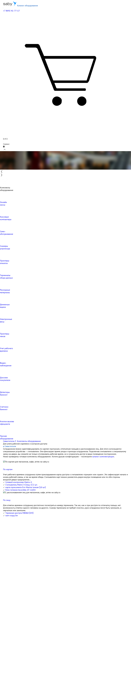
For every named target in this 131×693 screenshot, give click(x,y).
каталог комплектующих (103, 456)
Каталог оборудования (27, 5)
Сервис (6, 144)
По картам (7, 469)
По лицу (6, 500)
